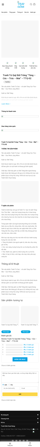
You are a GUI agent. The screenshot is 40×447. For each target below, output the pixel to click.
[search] (31, 4)
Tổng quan (12, 12)
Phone (30, 445)
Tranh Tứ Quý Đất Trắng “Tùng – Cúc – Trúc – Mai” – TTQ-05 (30, 325)
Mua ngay (6, 331)
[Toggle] (37, 414)
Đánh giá (32, 12)
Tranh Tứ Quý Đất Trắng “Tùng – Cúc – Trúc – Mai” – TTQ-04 (10, 325)
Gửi (20, 394)
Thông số (20, 12)
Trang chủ (10, 445)
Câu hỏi (26, 12)
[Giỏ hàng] (38, 4)
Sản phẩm (4, 12)
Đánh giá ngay (20, 359)
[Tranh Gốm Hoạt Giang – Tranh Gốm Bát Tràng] (19, 4)
